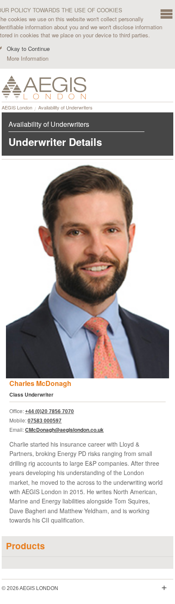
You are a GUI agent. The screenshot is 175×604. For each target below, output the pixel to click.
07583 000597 (45, 421)
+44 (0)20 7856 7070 (49, 411)
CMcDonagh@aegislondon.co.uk (64, 429)
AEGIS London (17, 107)
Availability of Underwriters (65, 107)
